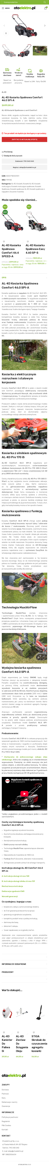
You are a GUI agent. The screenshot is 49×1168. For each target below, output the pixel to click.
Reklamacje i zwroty (9, 1102)
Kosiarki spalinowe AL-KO (19, 189)
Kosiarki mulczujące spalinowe (22, 187)
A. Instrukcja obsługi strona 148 (15, 876)
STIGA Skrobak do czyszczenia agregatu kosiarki (39, 1044)
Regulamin (6, 1121)
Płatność (5, 1094)
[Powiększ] (6, 33)
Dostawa (5, 1090)
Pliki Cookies (6, 1125)
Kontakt (5, 1130)
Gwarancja (6, 1106)
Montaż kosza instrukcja (12, 886)
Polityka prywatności (10, 1117)
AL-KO (4, 92)
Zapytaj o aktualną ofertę (24, 139)
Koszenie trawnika (17, 192)
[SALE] (36, 221)
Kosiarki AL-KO (28, 184)
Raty (4, 1098)
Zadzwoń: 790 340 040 (24, 161)
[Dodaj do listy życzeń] (4, 241)
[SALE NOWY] (12, 221)
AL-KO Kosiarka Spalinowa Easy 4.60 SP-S (35, 249)
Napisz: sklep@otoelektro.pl (24, 167)
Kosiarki (19, 184)
